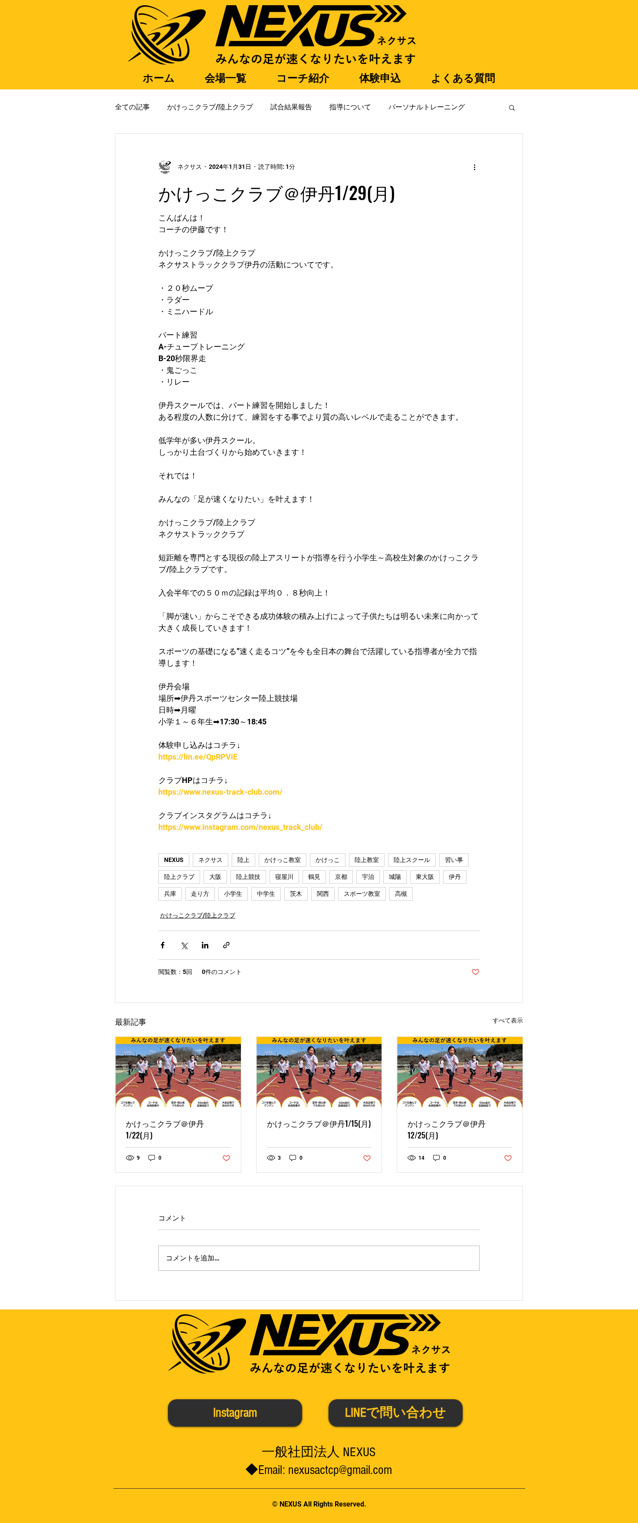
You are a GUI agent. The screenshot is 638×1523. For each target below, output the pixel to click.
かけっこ (328, 859)
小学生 (233, 893)
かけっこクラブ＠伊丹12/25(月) (447, 1129)
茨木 (296, 893)
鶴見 (314, 876)
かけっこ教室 (282, 859)
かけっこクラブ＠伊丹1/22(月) (165, 1129)
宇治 (368, 876)
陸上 (243, 859)
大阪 (215, 876)
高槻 (401, 893)
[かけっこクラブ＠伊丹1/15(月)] (319, 1072)
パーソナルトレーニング (426, 107)
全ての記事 (132, 107)
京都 (341, 876)
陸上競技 (248, 876)
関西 (323, 893)
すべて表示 (508, 1020)
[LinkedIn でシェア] (205, 945)
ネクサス (210, 859)
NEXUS (174, 859)
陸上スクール (412, 859)
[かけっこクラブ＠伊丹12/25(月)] (460, 1072)
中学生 (266, 893)
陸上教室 (367, 859)
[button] (512, 107)
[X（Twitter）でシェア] (184, 945)
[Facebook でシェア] (162, 945)
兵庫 (170, 893)
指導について (350, 107)
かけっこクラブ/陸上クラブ (210, 107)
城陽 (395, 876)
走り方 (200, 893)
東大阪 (425, 876)
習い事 (454, 859)
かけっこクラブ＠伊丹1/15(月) (319, 1123)
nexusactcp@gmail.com (340, 1470)
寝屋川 (284, 876)
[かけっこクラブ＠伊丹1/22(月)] (178, 1072)
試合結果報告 (291, 107)
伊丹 (455, 876)
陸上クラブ (179, 876)
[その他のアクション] (474, 166)
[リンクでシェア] (226, 945)
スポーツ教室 (362, 893)
